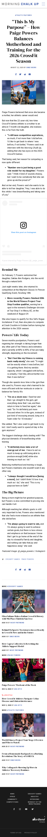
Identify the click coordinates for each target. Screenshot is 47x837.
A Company (42, 819)
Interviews (34, 799)
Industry (35, 796)
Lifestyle (8, 695)
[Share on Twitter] (20, 74)
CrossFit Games (12, 559)
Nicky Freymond (17, 623)
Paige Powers (28, 559)
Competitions (12, 802)
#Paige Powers (13, 655)
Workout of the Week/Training (34, 803)
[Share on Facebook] (16, 74)
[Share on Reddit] (25, 74)
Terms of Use (15, 832)
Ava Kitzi (18, 689)
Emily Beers (31, 67)
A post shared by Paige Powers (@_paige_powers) (23, 260)
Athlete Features (23, 15)
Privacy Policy (30, 832)
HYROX (12, 796)
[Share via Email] (30, 74)
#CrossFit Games (15, 586)
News (12, 794)
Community (12, 799)
